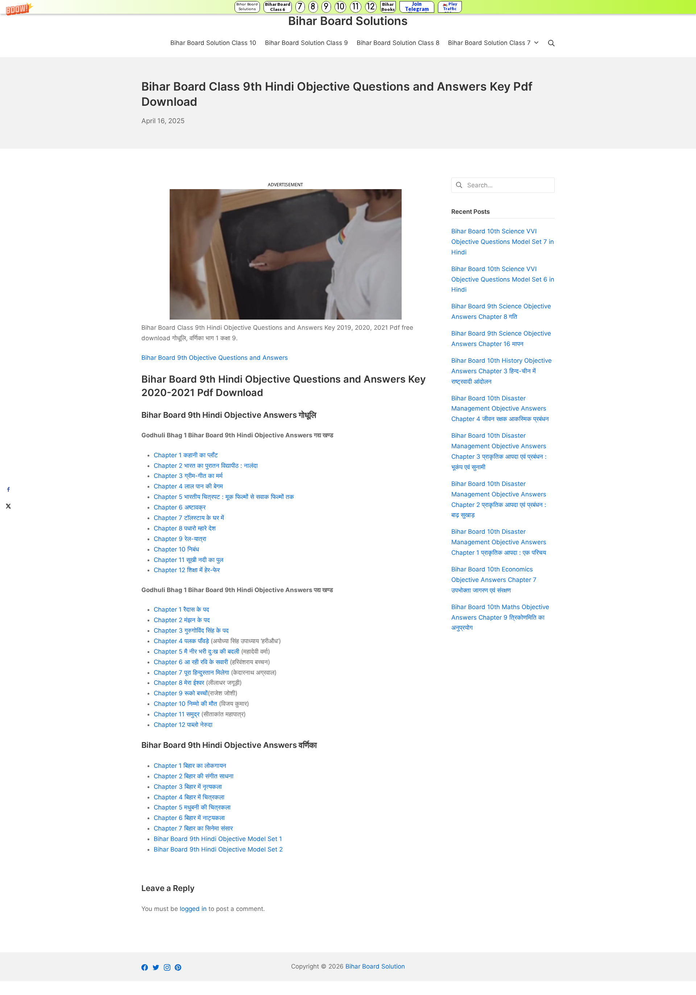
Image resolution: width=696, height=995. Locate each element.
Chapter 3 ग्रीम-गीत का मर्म (188, 475)
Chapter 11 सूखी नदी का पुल (188, 559)
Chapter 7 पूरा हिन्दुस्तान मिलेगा (191, 672)
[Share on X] (8, 506)
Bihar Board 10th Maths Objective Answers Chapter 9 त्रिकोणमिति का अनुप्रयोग (500, 617)
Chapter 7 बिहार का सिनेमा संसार (193, 828)
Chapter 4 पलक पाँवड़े (181, 641)
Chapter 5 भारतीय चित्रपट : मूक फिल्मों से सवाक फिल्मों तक (224, 496)
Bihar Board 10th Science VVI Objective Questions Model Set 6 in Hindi (502, 279)
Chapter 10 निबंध (176, 549)
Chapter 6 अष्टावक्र (180, 507)
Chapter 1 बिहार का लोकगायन (190, 765)
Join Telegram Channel (417, 6)
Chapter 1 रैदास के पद (181, 609)
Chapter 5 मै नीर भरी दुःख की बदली (196, 651)
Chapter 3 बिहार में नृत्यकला (188, 786)
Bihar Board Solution (375, 966)
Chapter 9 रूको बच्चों (181, 693)
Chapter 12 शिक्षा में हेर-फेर (187, 570)
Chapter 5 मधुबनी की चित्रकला (192, 807)
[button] (348, 7)
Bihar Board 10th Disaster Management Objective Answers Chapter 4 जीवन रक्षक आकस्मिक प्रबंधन (500, 409)
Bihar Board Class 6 (277, 6)
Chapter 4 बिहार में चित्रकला (189, 797)
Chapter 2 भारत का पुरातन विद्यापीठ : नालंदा (206, 465)
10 (340, 6)
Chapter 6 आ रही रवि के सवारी (191, 662)
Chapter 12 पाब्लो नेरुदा (183, 724)
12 (371, 6)
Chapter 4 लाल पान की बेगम (188, 486)
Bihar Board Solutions (247, 7)
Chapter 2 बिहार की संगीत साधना (193, 776)
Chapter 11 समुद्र (176, 714)
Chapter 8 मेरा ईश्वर (179, 682)
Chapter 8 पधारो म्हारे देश (185, 528)
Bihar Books (388, 6)
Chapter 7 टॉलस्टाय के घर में (189, 517)
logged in (193, 908)
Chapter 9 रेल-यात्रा (180, 538)
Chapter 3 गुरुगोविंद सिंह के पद (191, 630)
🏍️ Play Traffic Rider (450, 6)
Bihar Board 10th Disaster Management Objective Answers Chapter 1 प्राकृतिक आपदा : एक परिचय (498, 542)
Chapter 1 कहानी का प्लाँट (186, 455)
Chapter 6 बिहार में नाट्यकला (189, 817)
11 (355, 6)
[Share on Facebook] (8, 489)
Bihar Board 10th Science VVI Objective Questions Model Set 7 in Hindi (502, 242)
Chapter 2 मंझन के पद (182, 620)
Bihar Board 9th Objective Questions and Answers (214, 357)
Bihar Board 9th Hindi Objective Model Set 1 (218, 838)
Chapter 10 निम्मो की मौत (185, 703)
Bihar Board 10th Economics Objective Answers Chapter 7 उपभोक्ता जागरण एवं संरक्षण (493, 580)
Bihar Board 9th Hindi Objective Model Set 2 (218, 849)
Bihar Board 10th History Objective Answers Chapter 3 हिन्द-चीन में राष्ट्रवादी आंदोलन (501, 371)
